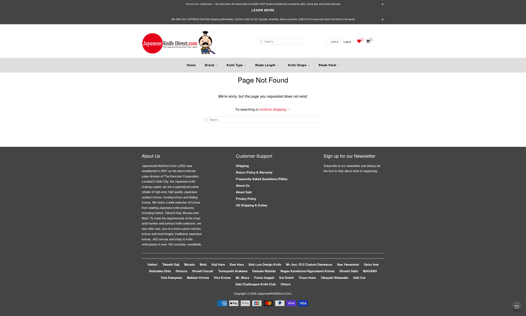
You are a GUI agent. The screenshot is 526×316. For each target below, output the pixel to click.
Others (286, 284)
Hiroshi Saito (348, 271)
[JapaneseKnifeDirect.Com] (179, 43)
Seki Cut (359, 277)
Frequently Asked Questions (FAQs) (261, 179)
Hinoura (181, 271)
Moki (203, 264)
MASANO (370, 271)
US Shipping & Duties (251, 205)
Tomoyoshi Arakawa (232, 271)
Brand (209, 65)
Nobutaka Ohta (160, 271)
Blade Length (265, 65)
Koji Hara (218, 264)
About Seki (244, 192)
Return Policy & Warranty (254, 172)
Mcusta (189, 264)
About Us (242, 185)
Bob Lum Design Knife (265, 264)
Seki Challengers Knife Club (255, 284)
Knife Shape (297, 65)
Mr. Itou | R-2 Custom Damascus (309, 264)
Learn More (263, 10)
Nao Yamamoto (348, 264)
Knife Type (235, 65)
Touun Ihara (307, 277)
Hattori (152, 264)
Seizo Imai (371, 264)
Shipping (242, 165)
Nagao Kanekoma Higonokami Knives (307, 271)
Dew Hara (237, 264)
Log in (347, 42)
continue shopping (273, 109)
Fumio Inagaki (264, 277)
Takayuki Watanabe (334, 277)
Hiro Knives (222, 277)
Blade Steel (327, 65)
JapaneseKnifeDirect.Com (274, 293)
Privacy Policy (246, 198)
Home (191, 65)
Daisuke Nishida (264, 271)
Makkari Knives (198, 277)
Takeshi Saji (170, 264)
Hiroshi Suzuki (202, 271)
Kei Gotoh (286, 277)
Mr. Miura (242, 277)
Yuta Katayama (171, 277)
